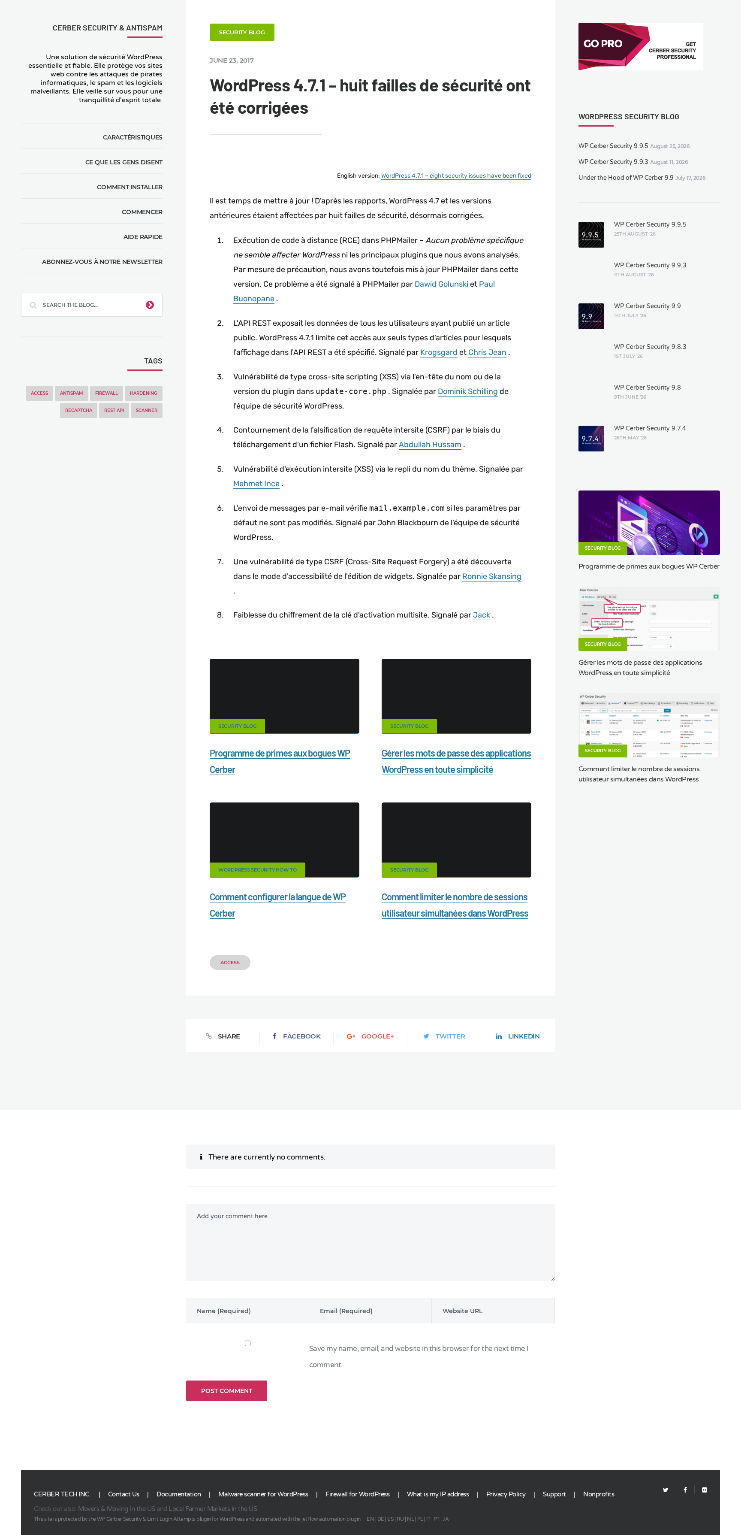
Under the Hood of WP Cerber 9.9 (626, 178)
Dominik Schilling (468, 391)
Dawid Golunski (441, 284)
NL (410, 1519)
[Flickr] (701, 1490)
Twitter (450, 1036)
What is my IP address (438, 1494)
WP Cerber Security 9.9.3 (613, 162)
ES (390, 1519)
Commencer (142, 212)
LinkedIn (524, 1036)
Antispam (71, 393)
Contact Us (123, 1494)
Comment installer (130, 187)
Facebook (302, 1036)
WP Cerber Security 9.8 (647, 387)
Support (554, 1494)
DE (380, 1519)
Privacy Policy (506, 1494)
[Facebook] (685, 1490)
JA (446, 1519)
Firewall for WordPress (357, 1494)
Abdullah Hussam (430, 444)
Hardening (143, 393)
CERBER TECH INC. (62, 1494)
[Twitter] (666, 1490)
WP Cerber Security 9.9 (647, 306)
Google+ (377, 1036)
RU (400, 1519)
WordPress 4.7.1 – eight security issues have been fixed (456, 175)
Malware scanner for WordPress (263, 1494)
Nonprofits (598, 1494)
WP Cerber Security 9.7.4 (650, 428)
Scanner (146, 410)
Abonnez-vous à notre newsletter (102, 262)
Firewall (106, 393)
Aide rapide (143, 237)
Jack (481, 615)
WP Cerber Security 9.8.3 (650, 347)
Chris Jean (487, 352)
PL (420, 1519)
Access (39, 393)
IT (428, 1519)
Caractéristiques (133, 137)
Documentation (179, 1494)
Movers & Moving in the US (116, 1509)
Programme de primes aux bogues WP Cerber (649, 566)
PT (437, 1519)
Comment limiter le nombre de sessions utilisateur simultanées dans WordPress (639, 774)
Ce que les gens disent (124, 162)
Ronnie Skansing (491, 576)
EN (370, 1519)
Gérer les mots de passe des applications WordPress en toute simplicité (640, 667)
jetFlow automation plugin (331, 1519)
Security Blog (242, 32)
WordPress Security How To (257, 870)
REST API (114, 410)
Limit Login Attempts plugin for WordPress (196, 1519)
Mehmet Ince (256, 483)
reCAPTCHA (78, 410)
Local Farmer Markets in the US (213, 1509)
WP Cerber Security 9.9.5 (613, 146)
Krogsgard (439, 352)
